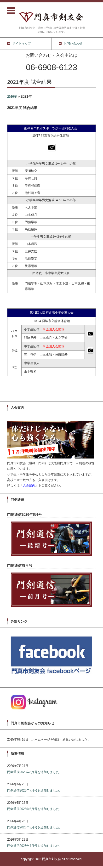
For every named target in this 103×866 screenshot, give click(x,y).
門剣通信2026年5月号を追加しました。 (34, 827)
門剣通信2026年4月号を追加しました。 (34, 846)
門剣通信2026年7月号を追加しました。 (34, 790)
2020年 (12, 96)
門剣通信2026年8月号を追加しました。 (34, 772)
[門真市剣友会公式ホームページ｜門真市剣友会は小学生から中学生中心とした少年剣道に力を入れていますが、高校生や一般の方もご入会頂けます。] (52, 14)
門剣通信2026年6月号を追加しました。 (34, 809)
